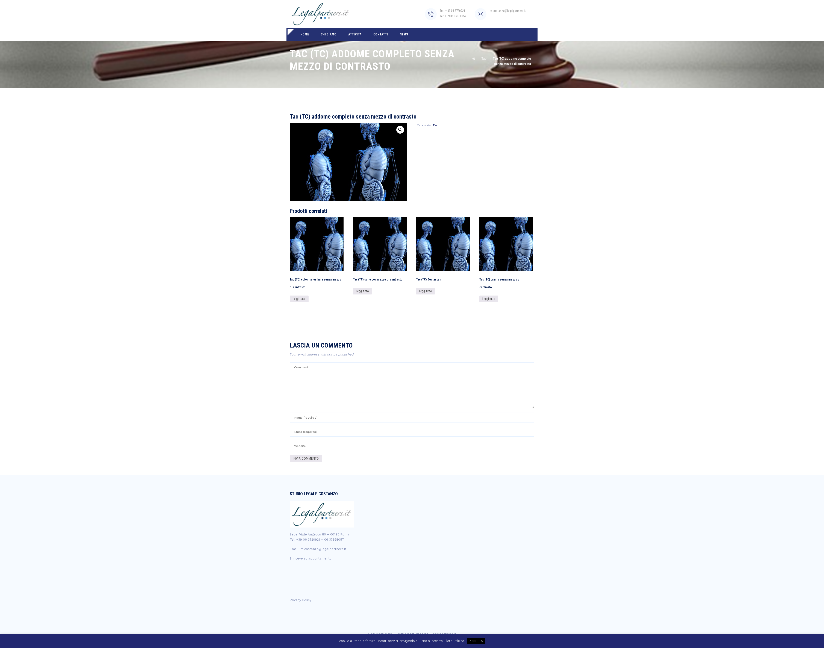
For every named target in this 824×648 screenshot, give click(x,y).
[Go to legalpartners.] (473, 58)
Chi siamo (328, 34)
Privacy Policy (300, 600)
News (404, 34)
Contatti (380, 34)
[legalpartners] (321, 14)
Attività (355, 34)
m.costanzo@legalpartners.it (323, 549)
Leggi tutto (299, 298)
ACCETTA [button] (476, 641)
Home (304, 34)
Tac (435, 125)
